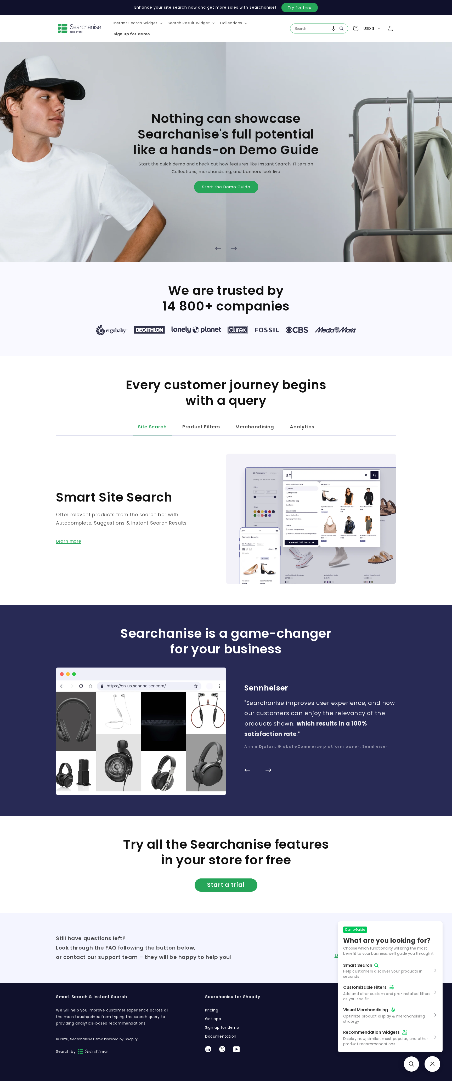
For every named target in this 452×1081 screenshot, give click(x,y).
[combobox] (319, 28)
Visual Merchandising (365, 1010)
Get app (213, 1018)
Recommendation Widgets (371, 1032)
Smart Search (357, 965)
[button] (137, 23)
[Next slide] (234, 248)
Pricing (211, 1010)
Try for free (300, 7)
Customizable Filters (365, 987)
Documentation (220, 1036)
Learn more (68, 541)
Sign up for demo (222, 1027)
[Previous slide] (218, 248)
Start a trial (226, 885)
